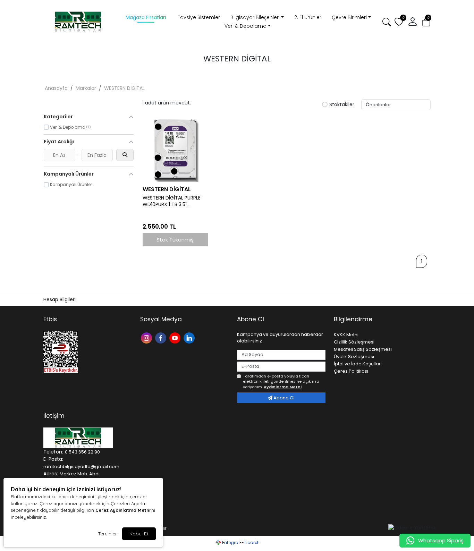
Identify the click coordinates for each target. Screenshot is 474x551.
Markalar (86, 88)
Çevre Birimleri (349, 17)
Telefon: (53, 451)
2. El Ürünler (307, 17)
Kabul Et (139, 534)
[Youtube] (176, 337)
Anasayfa (56, 88)
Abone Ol (283, 398)
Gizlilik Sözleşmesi (354, 342)
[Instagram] (147, 337)
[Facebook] (161, 337)
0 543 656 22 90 (82, 452)
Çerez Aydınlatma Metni (122, 510)
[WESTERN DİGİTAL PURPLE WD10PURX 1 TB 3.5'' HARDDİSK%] (175, 149)
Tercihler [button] (107, 534)
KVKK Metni (346, 334)
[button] (412, 22)
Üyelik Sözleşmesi (354, 356)
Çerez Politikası (351, 371)
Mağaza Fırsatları (146, 17)
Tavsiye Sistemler (199, 17)
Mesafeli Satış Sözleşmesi (363, 349)
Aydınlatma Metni (283, 387)
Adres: (50, 473)
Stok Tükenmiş (175, 239)
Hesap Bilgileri (59, 299)
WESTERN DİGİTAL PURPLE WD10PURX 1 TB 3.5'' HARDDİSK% (172, 201)
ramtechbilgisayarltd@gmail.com (81, 466)
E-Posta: (53, 459)
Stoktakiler (341, 105)
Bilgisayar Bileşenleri (255, 17)
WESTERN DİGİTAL (124, 88)
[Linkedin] (190, 337)
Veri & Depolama (245, 26)
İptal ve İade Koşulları (358, 364)
